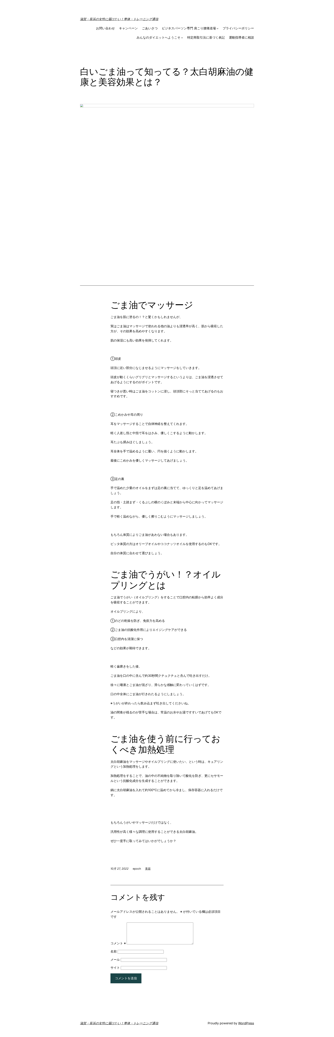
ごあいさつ (150, 28)
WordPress (246, 1023)
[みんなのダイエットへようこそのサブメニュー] (182, 38)
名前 (113, 951)
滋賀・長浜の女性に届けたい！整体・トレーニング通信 (119, 19)
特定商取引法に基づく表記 (206, 37)
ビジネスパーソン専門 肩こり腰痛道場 (189, 28)
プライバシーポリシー (238, 28)
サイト (115, 967)
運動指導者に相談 (241, 37)
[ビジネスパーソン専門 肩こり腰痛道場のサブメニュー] (217, 28)
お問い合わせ (105, 28)
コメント (118, 943)
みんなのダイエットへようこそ (158, 37)
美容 (148, 868)
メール (115, 959)
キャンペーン (128, 28)
